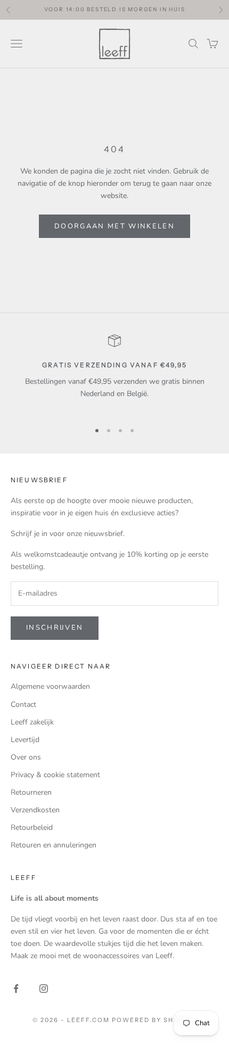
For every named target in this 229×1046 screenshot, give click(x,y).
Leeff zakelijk (32, 722)
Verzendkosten (35, 810)
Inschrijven (54, 627)
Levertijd (25, 740)
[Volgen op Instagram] (43, 988)
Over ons (26, 757)
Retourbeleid (32, 827)
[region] (114, 373)
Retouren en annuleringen (53, 845)
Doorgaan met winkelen (114, 226)
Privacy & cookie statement (55, 775)
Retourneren (31, 792)
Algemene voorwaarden (50, 686)
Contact (23, 704)
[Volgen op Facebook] (16, 988)
